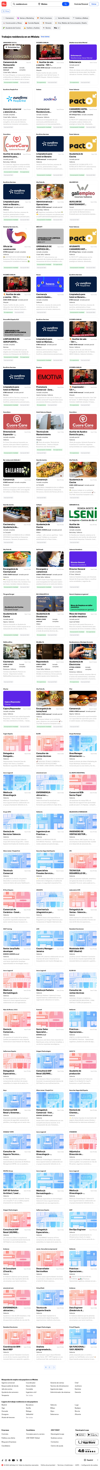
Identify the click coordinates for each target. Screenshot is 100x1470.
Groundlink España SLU (11, 319)
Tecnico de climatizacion (59, 1386)
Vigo (3, 1408)
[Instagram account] (6, 1460)
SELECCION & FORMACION (78, 812)
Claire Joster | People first (11, 851)
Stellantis (39, 812)
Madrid (4, 1405)
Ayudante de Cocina (13, 28)
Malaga (28, 1411)
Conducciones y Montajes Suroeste (81, 642)
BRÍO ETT (39, 227)
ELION (38, 734)
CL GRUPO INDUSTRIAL (77, 773)
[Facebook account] (9, 1460)
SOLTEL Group (8, 1171)
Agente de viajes (56, 1389)
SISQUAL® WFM (8, 1132)
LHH (37, 929)
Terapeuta (5, 1395)
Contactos (55, 1442)
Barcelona (29, 1405)
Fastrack (39, 1009)
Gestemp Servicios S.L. (10, 227)
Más (55, 28)
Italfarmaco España (9, 1051)
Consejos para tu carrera (35, 1434)
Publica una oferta (8, 1438)
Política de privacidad (48, 1465)
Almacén (48, 23)
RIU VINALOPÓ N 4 (42, 594)
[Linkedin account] (21, 1460)
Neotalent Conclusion (76, 929)
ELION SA (72, 970)
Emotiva (39, 367)
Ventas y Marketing (27, 18)
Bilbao (52, 1408)
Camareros (10, 18)
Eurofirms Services (42, 134)
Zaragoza (5, 1414)
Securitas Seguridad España (45, 851)
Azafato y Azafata (33, 28)
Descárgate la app (57, 1434)
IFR (70, 851)
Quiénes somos (56, 1438)
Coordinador (30, 1383)
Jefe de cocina (7, 1389)
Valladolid (29, 1414)
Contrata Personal (81, 4)
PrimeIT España (74, 1327)
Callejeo (39, 505)
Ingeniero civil (31, 1392)
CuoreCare (6, 134)
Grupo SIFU (7, 812)
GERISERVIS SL (74, 505)
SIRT (70, 1210)
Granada (5, 1411)
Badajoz (78, 1408)
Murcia (77, 1411)
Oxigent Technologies (43, 1051)
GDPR (77, 1465)
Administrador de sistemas (60, 1392)
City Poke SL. (40, 182)
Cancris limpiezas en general (78, 594)
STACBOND (73, 1132)
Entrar (94, 4)
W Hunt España (8, 890)
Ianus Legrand (8, 773)
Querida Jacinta (41, 460)
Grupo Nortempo (75, 734)
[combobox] (26, 4)
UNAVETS (39, 890)
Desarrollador (31, 1386)
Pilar (70, 689)
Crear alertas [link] (45, 36)
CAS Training (7, 929)
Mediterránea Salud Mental (78, 42)
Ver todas (29, 1395)
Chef (76, 1383)
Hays (5, 1090)
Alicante (78, 1414)
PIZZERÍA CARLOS (42, 42)
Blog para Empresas (9, 1442)
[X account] (17, 1460)
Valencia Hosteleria (75, 549)
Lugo (77, 1405)
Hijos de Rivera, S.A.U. (10, 1009)
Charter (5, 689)
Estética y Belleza (81, 18)
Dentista (78, 1389)
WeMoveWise (7, 642)
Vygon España (8, 734)
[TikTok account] (2, 1460)
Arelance (6, 1249)
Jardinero (78, 1386)
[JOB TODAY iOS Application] (80, 1435)
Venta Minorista (63, 18)
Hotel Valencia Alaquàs (44, 412)
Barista (48, 28)
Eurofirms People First (10, 89)
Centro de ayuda (57, 1446)
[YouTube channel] (13, 1460)
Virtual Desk (40, 1288)
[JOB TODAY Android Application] (92, 1435)
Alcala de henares (8, 1417)
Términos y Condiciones (65, 1465)
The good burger (8, 594)
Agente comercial (8, 1383)
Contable (29, 1389)
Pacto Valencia (74, 89)
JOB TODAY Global (33, 1438)
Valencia (53, 1405)
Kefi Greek (39, 549)
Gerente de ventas (57, 1383)
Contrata (5, 1434)
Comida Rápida (33, 23)
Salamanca (54, 1414)
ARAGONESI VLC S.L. (10, 42)
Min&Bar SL (40, 642)
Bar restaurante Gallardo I (11, 460)
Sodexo (38, 89)
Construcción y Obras (14, 23)
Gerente (78, 1392)
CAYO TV (72, 1051)
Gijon (52, 1411)
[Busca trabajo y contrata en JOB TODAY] (4, 4)
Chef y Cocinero (46, 18)
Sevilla (28, 1408)
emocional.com (41, 773)
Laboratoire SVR (74, 890)
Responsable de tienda (10, 1386)
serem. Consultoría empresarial (46, 1249)
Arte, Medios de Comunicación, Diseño (72, 23)
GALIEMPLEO (73, 182)
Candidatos (6, 1446)
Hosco (38, 274)
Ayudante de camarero (10, 1392)
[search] (65, 4)
